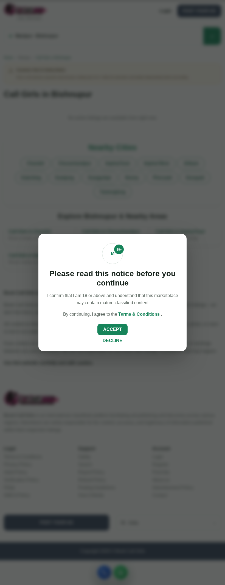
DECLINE (112, 340)
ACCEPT (112, 329)
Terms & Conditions (139, 314)
